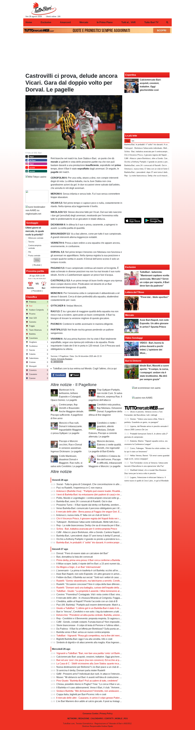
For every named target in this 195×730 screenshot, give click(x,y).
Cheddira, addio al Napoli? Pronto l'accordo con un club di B (86, 601)
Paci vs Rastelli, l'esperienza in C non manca (79, 487)
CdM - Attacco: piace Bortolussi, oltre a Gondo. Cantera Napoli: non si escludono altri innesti (102, 532)
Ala (29, 252)
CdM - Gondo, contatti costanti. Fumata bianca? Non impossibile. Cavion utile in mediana (101, 622)
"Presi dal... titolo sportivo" (154, 297)
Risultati (37, 265)
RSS (126, 718)
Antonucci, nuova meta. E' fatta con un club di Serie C (83, 515)
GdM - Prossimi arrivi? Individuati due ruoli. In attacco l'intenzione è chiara (93, 674)
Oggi (127, 141)
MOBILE (118, 718)
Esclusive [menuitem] (46, 22)
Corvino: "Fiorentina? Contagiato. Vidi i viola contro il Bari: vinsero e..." (92, 594)
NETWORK (72, 718)
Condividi (60, 375)
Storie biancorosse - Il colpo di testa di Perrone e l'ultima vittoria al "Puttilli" (93, 625)
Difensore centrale (35, 238)
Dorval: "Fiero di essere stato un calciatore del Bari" (82, 553)
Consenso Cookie (90, 713)
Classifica (31, 297)
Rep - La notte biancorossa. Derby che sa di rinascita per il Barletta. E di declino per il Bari (101, 525)
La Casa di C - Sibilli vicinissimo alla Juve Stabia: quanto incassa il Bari (92, 663)
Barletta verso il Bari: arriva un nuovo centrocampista (83, 632)
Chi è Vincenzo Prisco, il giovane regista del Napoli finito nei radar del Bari (94, 518)
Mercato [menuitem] (84, 22)
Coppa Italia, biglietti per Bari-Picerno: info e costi (81, 694)
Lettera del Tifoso (134, 292)
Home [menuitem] (29, 22)
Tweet (76, 375)
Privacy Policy (106, 713)
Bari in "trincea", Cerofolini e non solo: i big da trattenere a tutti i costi (90, 611)
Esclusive (130, 267)
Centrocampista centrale (34, 246)
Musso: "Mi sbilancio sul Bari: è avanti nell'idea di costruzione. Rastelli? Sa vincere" (98, 677)
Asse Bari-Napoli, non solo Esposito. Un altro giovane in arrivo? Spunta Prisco (95, 574)
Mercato (129, 315)
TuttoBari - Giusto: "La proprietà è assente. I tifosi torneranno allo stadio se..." (95, 591)
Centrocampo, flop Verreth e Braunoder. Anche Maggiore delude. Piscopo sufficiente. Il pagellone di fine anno (67, 411)
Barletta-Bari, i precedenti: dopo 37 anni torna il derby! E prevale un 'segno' (94, 535)
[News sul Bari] (43, 8)
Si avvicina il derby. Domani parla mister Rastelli (80, 670)
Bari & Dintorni (133, 361)
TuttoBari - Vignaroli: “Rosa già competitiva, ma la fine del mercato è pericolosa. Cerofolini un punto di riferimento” (113, 635)
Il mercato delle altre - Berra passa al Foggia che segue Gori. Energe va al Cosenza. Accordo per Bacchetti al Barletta (115, 511)
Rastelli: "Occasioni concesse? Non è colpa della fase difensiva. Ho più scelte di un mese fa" (103, 584)
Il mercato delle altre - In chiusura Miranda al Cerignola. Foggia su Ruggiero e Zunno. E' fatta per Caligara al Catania (115, 598)
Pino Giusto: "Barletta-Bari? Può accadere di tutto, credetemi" (87, 680)
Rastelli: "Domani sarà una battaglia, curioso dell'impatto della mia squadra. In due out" (100, 587)
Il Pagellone (63, 356)
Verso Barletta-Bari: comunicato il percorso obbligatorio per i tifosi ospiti (92, 508)
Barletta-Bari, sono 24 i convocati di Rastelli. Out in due (84, 501)
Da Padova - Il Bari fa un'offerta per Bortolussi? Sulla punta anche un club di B (95, 629)
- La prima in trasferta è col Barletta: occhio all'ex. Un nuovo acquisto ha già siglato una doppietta (111, 570)
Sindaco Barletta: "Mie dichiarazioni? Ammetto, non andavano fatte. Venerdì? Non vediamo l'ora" (105, 691)
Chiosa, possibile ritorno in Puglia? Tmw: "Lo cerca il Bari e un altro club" (93, 684)
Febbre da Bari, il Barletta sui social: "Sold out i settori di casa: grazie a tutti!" (94, 577)
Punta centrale (34, 256)
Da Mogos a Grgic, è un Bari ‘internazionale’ (78, 567)
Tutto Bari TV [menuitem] (151, 22)
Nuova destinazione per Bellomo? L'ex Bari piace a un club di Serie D (91, 667)
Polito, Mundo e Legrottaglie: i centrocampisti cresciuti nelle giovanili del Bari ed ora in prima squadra (107, 498)
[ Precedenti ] (37, 291)
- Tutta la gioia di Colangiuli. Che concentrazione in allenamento (92, 484)
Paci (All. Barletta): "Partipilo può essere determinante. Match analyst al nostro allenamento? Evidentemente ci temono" (116, 605)
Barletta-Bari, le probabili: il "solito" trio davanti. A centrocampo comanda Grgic (95, 542)
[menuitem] (167, 22)
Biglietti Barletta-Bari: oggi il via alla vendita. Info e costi (84, 639)
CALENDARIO (97, 718)
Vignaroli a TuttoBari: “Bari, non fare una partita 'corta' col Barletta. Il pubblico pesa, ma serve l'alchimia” (108, 653)
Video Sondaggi (134, 338)
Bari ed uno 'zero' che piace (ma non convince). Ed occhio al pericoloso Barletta (96, 660)
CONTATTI (108, 718)
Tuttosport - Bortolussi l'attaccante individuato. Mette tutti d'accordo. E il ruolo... (95, 522)
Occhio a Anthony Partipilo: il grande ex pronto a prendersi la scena (90, 539)
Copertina (130, 75)
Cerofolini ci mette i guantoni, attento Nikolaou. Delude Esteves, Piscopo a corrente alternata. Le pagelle (103, 430)
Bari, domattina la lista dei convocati (74, 557)
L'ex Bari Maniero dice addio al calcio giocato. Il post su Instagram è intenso (94, 701)
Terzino (31, 242)
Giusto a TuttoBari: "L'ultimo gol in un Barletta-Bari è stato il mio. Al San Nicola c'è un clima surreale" (106, 608)
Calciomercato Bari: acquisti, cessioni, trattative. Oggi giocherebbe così (92, 656)
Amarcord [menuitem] (65, 22)
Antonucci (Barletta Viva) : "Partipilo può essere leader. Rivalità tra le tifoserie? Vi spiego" (101, 491)
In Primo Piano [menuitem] (105, 22)
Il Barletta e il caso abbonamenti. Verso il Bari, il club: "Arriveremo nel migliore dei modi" (100, 687)
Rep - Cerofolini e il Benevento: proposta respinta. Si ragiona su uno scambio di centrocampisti (104, 618)
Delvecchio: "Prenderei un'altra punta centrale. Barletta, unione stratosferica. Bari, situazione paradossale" (109, 615)
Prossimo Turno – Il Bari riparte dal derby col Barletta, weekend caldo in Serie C (96, 505)
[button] (37, 260)
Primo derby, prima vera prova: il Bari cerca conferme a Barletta (88, 560)
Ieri (133, 141)
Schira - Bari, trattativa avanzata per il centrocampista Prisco (86, 529)
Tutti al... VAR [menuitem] (128, 22)
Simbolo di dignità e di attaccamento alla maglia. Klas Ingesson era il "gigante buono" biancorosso (106, 642)
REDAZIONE (83, 718)
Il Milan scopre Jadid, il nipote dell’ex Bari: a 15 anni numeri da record (91, 563)
